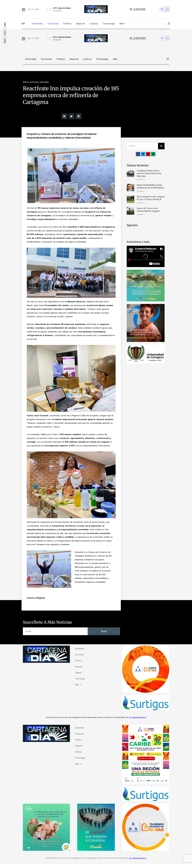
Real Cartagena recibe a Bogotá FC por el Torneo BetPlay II (150, 198)
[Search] (161, 146)
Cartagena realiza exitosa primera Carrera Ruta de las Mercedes (149, 173)
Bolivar (26, 82)
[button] (64, 116)
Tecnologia (109, 23)
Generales (37, 23)
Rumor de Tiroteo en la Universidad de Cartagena (148, 209)
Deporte (80, 23)
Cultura (94, 23)
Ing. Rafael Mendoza (137, 717)
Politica (67, 23)
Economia (53, 23)
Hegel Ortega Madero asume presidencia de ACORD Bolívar (150, 186)
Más (122, 23)
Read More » (141, 179)
